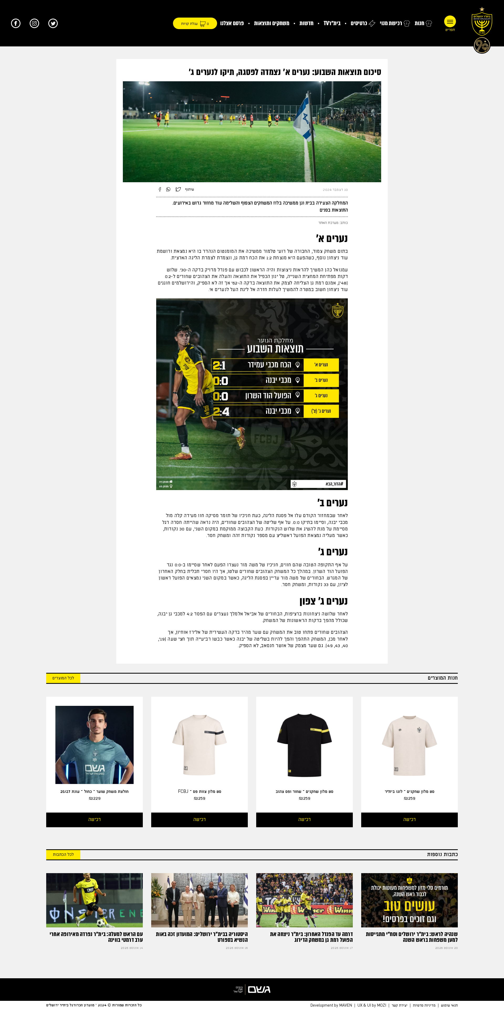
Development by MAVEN (331, 1005)
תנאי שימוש (449, 1005)
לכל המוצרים (63, 678)
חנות (419, 23)
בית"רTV (332, 23)
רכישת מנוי (391, 23)
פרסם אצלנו (232, 23)
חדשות (306, 23)
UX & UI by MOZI (372, 1005)
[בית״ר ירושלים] (482, 28)
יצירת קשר (399, 1005)
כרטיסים (359, 23)
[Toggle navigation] (450, 21)
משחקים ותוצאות (271, 23)
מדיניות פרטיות (424, 1005)
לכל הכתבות (63, 854)
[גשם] (252, 989)
